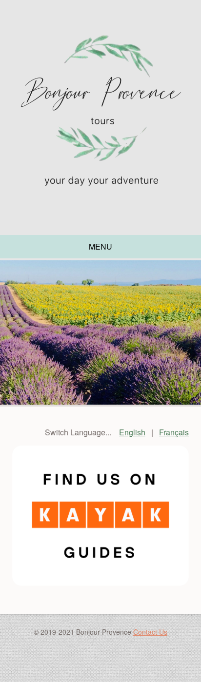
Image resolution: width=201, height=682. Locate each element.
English (132, 432)
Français (174, 432)
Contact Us (150, 632)
